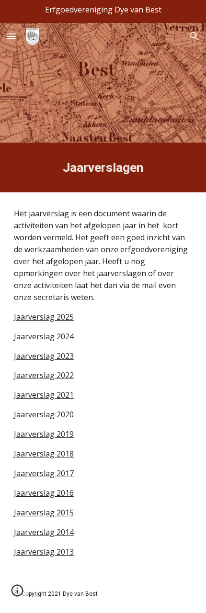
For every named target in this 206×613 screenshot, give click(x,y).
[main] (103, 167)
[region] (103, 11)
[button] (11, 36)
